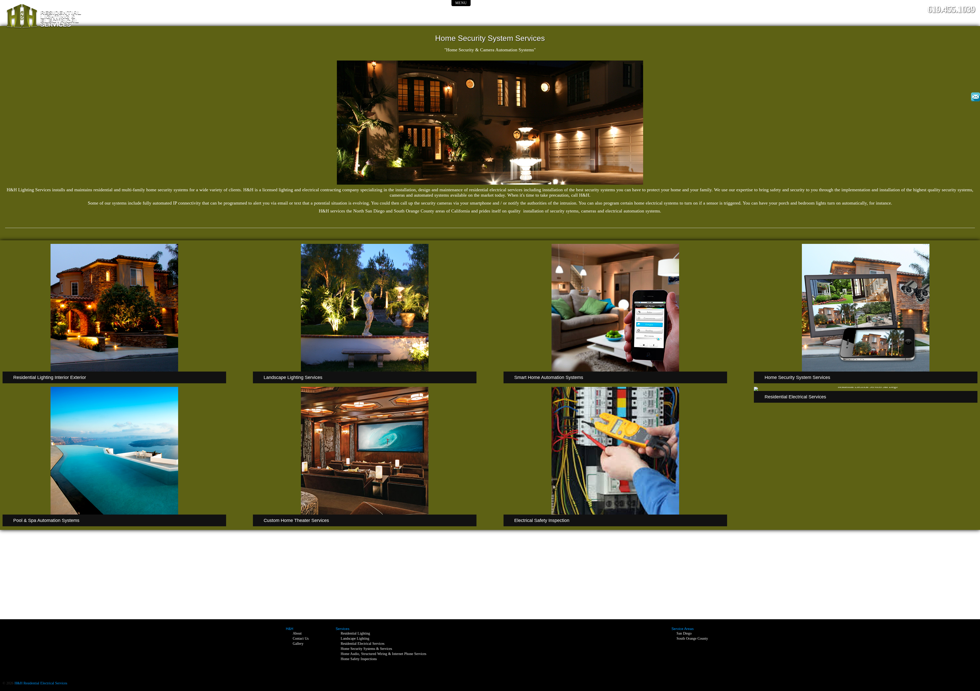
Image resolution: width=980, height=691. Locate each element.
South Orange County (692, 638)
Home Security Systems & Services (366, 649)
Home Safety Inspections (359, 659)
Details (367, 265)
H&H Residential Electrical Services (41, 683)
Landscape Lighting (355, 638)
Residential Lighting (355, 633)
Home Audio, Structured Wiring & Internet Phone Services (383, 654)
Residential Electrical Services (362, 644)
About (297, 633)
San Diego (684, 633)
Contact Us (301, 638)
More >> (617, 408)
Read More (116, 265)
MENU (461, 3)
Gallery (298, 644)
